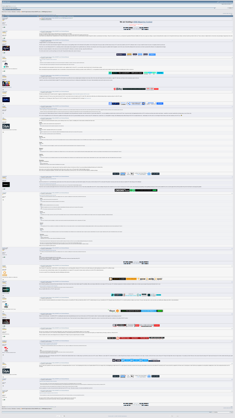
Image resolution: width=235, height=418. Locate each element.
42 (43, 14)
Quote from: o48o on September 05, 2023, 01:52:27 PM (48, 178)
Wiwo (3, 313)
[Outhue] (4, 52)
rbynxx (3, 297)
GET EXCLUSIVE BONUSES (136, 29)
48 (50, 14)
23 (24, 14)
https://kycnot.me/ (87, 98)
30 (31, 14)
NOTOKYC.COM (136, 27)
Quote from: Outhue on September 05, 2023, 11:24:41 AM (48, 59)
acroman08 (4, 176)
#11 (232, 248)
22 (23, 14)
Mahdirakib (4, 281)
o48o (3, 118)
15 (15, 14)
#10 (232, 193)
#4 (232, 57)
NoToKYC (4, 18)
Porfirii (3, 57)
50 (52, 14)
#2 (232, 31)
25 (26, 14)
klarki (49, 19)
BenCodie (46, 19)
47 (49, 14)
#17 (232, 341)
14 (14, 14)
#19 (232, 379)
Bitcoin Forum (4, 11)
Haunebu (4, 265)
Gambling (18, 11)
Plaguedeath (4, 91)
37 (38, 14)
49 (51, 14)
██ (125, 27)
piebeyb (3, 106)
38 (39, 14)
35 (36, 14)
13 (13, 14)
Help (7, 9)
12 (12, 14)
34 (35, 14)
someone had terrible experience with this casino (80, 94)
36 (37, 14)
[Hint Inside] (4, 336)
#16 (232, 328)
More (19, 9)
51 (53, 14)
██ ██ (144, 29)
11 (11, 14)
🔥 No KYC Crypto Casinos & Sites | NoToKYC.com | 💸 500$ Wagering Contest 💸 (36, 11)
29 (30, 14)
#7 (232, 106)
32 (33, 14)
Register (16, 9)
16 (16, 14)
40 (41, 14)
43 (44, 14)
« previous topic (225, 13)
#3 (232, 40)
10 (10, 14)
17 (17, 14)
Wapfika (3, 75)
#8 (232, 118)
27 (28, 14)
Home (5, 9)
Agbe (3, 362)
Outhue (3, 40)
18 (18, 14)
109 (55, 14)
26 (27, 14)
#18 (232, 363)
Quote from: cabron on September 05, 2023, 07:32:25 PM (48, 381)
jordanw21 (4, 192)
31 (32, 14)
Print (231, 14)
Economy (9, 11)
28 (29, 14)
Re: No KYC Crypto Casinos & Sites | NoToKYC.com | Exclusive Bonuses (55, 31)
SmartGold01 (4, 31)
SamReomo (4, 340)
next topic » (231, 13)
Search (10, 9)
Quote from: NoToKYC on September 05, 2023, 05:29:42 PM (48, 343)
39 (40, 14)
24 (25, 14)
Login (13, 9)
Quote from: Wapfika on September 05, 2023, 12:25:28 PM (48, 108)
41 (42, 14)
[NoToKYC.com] (4, 27)
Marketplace (14, 11)
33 (34, 14)
